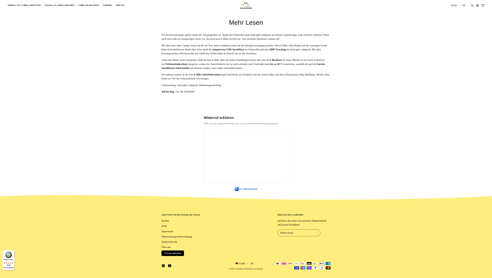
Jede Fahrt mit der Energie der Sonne (180, 214)
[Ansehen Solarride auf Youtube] (169, 266)
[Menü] (12, 251)
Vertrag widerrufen (173, 253)
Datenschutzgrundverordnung (176, 236)
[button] (472, 5)
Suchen (165, 220)
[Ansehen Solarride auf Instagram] (162, 266)
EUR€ (454, 5)
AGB (164, 225)
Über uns (166, 247)
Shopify (260, 269)
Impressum (167, 231)
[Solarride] (246, 5)
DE (464, 5)
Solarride (239, 269)
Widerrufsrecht (169, 241)
